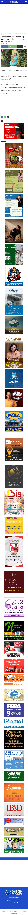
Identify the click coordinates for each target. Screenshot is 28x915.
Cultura (15, 911)
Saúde (8, 911)
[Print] (8, 117)
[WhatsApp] (5, 117)
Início (1, 33)
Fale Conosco (11, 910)
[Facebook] (2, 117)
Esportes (19, 911)
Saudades (3, 911)
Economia (24, 911)
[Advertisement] (14, 18)
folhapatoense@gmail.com (16, 900)
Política (11, 911)
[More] (25, 46)
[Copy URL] (11, 117)
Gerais (20, 910)
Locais (5, 33)
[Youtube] (17, 902)
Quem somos (5, 910)
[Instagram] (14, 902)
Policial (23, 910)
